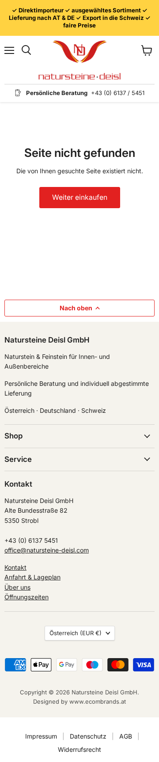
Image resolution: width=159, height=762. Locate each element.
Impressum (41, 736)
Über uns (17, 587)
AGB (125, 736)
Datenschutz (88, 736)
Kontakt (15, 567)
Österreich (75, 632)
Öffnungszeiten (26, 597)
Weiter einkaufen (79, 197)
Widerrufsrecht (79, 749)
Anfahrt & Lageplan (32, 577)
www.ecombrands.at (97, 701)
